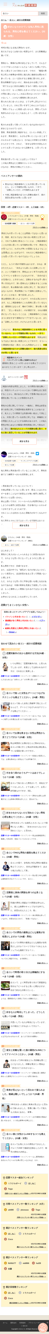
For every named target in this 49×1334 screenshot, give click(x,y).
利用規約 (22, 1323)
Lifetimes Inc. (22, 1329)
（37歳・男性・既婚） (24, 216)
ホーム (5, 1323)
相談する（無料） (43, 1330)
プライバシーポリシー (36, 1323)
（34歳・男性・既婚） (20, 537)
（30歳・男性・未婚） (22, 453)
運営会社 (13, 1323)
